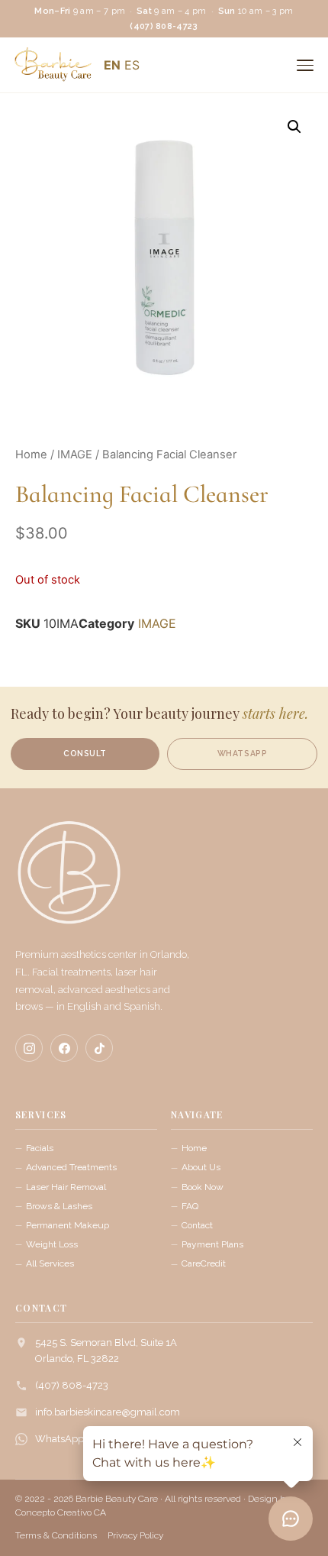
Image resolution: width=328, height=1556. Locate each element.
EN (112, 65)
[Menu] (305, 65)
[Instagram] (29, 1048)
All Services (50, 1263)
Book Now (202, 1187)
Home (31, 454)
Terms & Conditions (56, 1535)
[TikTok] (99, 1048)
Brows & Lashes (59, 1206)
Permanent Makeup (67, 1225)
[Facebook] (64, 1048)
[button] (294, 127)
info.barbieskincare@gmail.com (107, 1412)
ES (132, 65)
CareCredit (204, 1263)
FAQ (190, 1206)
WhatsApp (59, 1438)
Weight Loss (52, 1244)
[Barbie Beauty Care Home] (68, 880)
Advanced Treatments (71, 1167)
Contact (197, 1225)
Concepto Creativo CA (60, 1512)
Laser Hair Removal (66, 1187)
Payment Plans (212, 1244)
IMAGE (74, 454)
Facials (39, 1148)
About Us (201, 1167)
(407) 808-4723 (71, 1385)
